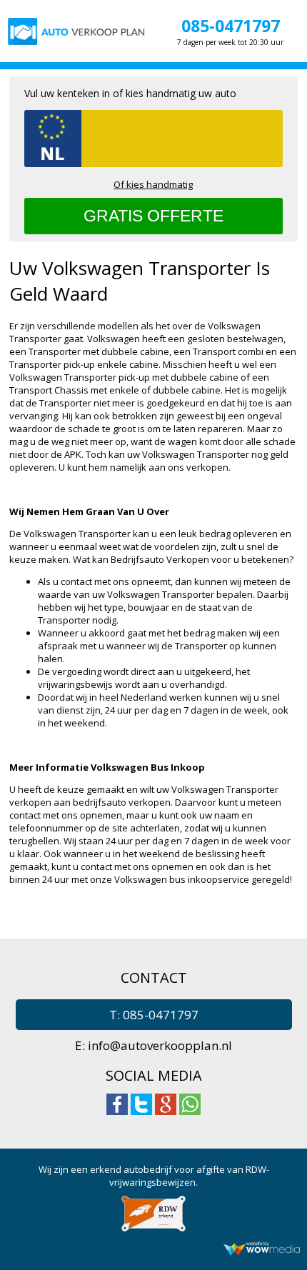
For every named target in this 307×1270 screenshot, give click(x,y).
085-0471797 (230, 25)
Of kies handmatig (153, 184)
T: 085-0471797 (153, 1014)
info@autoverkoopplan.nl (160, 1045)
